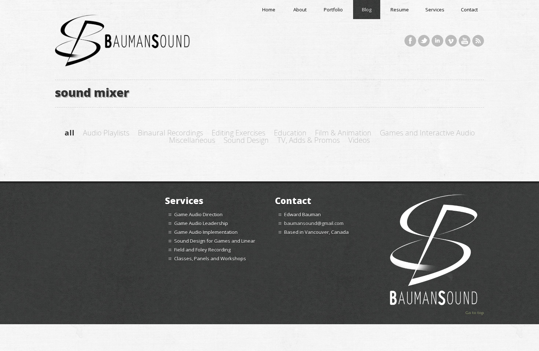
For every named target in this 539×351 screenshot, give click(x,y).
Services (434, 9)
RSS (478, 41)
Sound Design (246, 140)
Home (268, 9)
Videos (359, 140)
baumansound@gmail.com (314, 223)
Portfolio (333, 9)
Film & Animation (343, 133)
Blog (366, 9)
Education (290, 133)
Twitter (424, 41)
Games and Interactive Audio (427, 133)
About (300, 9)
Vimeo (451, 41)
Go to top (474, 312)
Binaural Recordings (170, 133)
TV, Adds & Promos (308, 140)
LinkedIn (437, 41)
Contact (469, 9)
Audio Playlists (106, 133)
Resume (399, 9)
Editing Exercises (238, 133)
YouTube (464, 41)
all (69, 133)
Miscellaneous (192, 140)
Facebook (410, 41)
